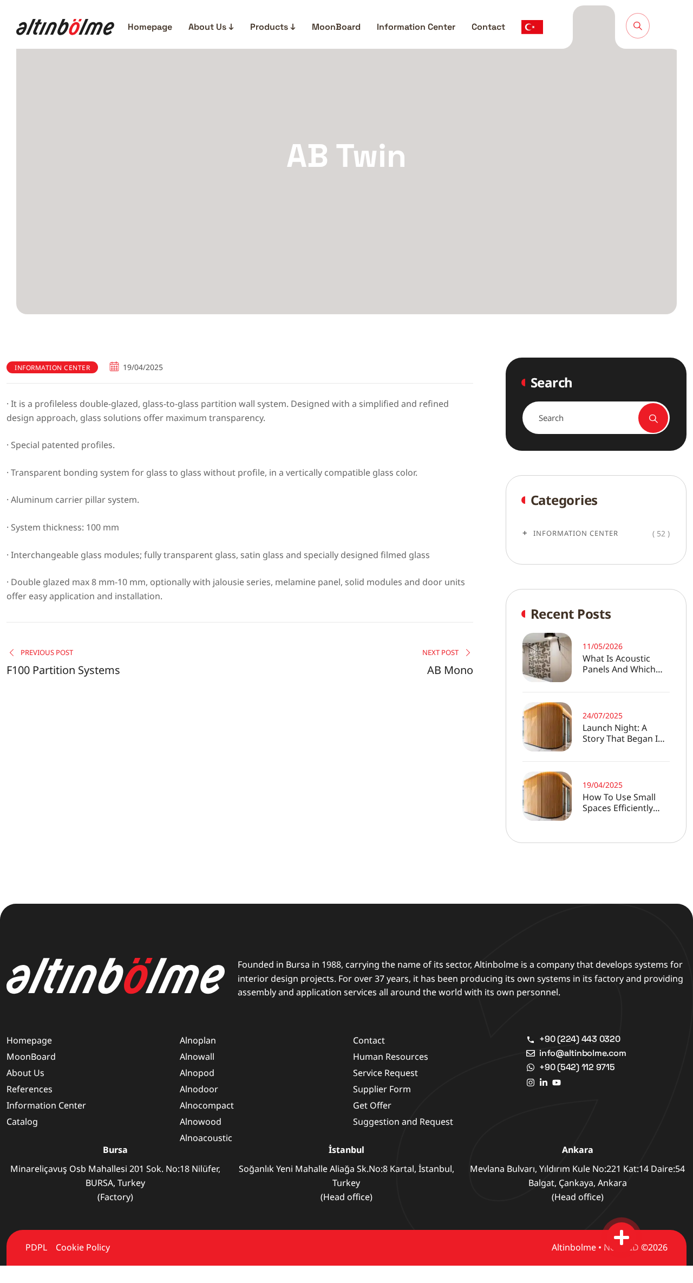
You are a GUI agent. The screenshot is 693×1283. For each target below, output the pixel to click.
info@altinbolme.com (582, 1053)
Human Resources (390, 1056)
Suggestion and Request (403, 1121)
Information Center (416, 27)
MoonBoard (336, 27)
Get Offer (372, 1105)
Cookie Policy (83, 1247)
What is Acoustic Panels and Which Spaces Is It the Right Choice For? (626, 664)
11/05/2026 (603, 646)
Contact (488, 27)
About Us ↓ (211, 27)
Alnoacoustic (206, 1137)
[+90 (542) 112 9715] (530, 1067)
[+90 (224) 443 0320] (530, 1039)
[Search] (638, 25)
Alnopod (197, 1072)
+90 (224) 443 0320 (579, 1039)
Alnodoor (199, 1089)
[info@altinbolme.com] (530, 1053)
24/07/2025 (603, 715)
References (29, 1089)
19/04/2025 (603, 785)
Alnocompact (207, 1105)
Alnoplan (198, 1040)
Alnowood (200, 1121)
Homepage (150, 27)
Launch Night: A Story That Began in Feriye (623, 733)
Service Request (385, 1072)
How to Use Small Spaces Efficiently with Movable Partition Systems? (620, 802)
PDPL (36, 1247)
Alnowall (197, 1056)
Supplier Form (382, 1089)
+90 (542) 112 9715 (577, 1067)
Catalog (22, 1121)
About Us (25, 1072)
